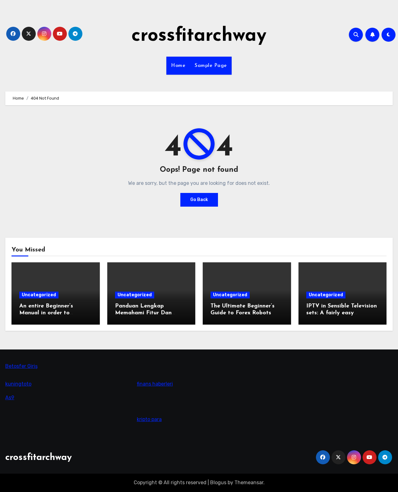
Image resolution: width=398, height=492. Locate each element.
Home (178, 65)
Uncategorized (39, 295)
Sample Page (211, 65)
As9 (9, 398)
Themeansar (248, 482)
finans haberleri (155, 384)
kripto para (149, 419)
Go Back (199, 199)
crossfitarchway (199, 36)
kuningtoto (18, 384)
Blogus (218, 482)
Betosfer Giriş (21, 366)
